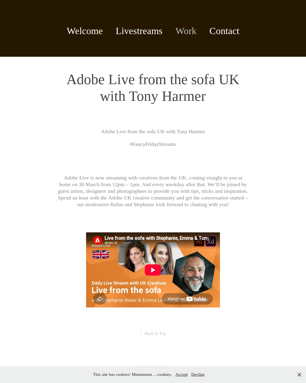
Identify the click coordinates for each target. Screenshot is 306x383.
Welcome (85, 31)
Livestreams (139, 31)
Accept (181, 374)
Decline (198, 374)
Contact (224, 31)
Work (186, 31)
